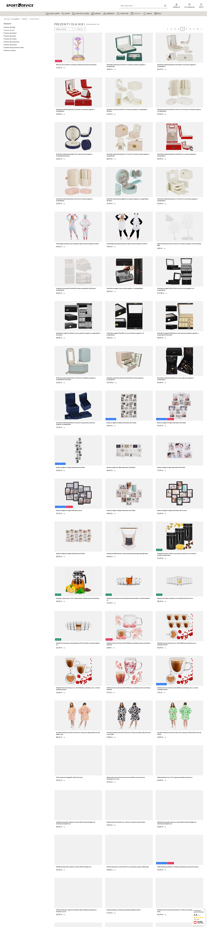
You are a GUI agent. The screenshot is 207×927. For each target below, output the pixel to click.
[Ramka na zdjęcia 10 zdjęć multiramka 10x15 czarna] (179, 493)
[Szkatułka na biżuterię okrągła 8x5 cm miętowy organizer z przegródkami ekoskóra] (129, 182)
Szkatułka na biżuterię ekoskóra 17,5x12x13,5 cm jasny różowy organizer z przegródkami (128, 155)
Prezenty (24, 19)
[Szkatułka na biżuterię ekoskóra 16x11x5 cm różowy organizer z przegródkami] (78, 182)
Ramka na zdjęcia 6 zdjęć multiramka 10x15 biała (171, 467)
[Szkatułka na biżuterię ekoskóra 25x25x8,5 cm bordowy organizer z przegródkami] (78, 92)
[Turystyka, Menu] (129, 13)
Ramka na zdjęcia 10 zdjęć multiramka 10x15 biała (121, 510)
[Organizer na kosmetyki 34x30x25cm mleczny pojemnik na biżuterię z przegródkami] (78, 271)
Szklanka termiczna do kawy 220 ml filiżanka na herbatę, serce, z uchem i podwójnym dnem (177, 688)
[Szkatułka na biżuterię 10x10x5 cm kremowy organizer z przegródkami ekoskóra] (129, 92)
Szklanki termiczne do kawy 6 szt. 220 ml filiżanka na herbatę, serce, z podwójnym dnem (177, 644)
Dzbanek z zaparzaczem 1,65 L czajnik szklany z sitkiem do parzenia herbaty (77, 598)
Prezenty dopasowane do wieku (14, 47)
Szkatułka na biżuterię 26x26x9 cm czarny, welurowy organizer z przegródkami (175, 378)
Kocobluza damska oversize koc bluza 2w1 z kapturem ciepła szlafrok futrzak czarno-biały (129, 733)
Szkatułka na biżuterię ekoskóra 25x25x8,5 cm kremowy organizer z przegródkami (176, 65)
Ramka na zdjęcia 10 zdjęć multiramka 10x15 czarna (172, 510)
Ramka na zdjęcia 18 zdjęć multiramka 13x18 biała (121, 467)
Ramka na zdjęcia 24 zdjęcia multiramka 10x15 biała (121, 423)
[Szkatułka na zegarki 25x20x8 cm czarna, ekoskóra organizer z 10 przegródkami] (129, 316)
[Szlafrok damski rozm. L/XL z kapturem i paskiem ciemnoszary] (179, 760)
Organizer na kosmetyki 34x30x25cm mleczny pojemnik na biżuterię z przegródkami (76, 289)
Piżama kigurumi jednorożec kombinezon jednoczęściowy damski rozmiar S (77, 243)
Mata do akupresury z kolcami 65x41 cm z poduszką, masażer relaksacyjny (128, 867)
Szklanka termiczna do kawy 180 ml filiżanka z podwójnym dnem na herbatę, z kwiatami (129, 644)
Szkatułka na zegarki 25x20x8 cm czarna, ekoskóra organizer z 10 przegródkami (125, 334)
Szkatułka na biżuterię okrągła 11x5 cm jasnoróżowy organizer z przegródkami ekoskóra (74, 155)
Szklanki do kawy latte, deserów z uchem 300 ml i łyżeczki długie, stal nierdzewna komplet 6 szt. (75, 823)
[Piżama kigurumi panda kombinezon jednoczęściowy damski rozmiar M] (129, 227)
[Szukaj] (165, 5)
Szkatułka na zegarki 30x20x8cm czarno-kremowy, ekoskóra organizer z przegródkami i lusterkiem (177, 334)
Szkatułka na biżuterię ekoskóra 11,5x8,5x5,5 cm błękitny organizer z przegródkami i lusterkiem (76, 378)
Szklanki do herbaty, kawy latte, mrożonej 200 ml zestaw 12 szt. (175, 598)
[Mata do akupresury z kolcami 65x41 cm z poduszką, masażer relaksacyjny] (129, 850)
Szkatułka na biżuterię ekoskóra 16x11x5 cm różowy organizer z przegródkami (74, 199)
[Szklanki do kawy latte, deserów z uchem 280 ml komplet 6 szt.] (78, 850)
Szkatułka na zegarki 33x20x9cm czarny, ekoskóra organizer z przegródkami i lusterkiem (78, 334)
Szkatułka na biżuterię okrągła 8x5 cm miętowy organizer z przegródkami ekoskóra (127, 199)
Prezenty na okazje (10, 50)
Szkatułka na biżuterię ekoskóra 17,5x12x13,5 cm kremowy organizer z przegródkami (177, 199)
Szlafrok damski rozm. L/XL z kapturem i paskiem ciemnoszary (174, 777)
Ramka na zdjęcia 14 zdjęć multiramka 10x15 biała (70, 467)
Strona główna (15, 19)
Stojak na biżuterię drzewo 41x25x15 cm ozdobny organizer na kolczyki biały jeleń (179, 244)
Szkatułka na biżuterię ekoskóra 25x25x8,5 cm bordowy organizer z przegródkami (75, 110)
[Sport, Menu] (70, 13)
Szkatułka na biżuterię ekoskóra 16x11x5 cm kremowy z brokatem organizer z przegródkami (179, 110)
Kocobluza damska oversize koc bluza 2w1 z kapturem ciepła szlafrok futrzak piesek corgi (78, 733)
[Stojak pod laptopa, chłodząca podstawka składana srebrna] (129, 893)
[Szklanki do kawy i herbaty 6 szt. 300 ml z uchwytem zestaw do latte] (129, 805)
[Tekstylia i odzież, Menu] (90, 13)
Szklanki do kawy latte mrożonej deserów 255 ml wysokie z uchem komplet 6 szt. (78, 644)
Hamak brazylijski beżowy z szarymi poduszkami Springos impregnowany (127, 553)
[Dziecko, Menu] (101, 13)
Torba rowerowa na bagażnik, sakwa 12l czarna (69, 777)
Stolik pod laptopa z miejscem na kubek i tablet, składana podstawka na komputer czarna (76, 910)
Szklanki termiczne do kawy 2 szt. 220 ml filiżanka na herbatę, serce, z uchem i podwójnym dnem (78, 688)
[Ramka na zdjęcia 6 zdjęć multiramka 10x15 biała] (179, 450)
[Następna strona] (201, 29)
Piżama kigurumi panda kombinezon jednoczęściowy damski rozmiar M (127, 243)
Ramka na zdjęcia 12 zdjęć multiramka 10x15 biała (171, 423)
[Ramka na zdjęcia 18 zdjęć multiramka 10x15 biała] (78, 536)
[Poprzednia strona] (167, 29)
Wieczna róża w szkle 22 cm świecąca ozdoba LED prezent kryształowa (76, 64)
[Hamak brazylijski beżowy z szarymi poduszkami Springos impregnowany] (129, 536)
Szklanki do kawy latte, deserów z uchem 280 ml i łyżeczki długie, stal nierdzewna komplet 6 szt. (176, 823)
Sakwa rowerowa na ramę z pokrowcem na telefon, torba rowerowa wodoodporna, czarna (126, 778)
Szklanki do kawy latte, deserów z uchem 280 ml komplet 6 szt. (74, 867)
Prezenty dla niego (9, 27)
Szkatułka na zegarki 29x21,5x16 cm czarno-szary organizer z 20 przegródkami (175, 289)
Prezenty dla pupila (10, 36)
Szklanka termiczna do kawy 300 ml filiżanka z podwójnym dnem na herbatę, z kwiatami (129, 688)
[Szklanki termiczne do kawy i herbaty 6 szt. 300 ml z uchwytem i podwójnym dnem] (179, 893)
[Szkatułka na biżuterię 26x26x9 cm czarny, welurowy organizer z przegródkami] (179, 361)
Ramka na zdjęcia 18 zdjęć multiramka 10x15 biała (70, 553)
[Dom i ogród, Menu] (60, 13)
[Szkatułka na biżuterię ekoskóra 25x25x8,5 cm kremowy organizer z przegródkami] (179, 48)
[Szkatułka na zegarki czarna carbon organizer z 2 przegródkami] (129, 271)
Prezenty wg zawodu (10, 45)
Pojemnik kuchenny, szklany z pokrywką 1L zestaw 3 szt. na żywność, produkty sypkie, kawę (176, 554)
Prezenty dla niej (9, 30)
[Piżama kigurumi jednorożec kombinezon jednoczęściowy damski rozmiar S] (78, 227)
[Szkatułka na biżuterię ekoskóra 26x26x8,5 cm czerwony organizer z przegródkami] (179, 137)
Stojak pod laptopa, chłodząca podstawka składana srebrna (123, 910)
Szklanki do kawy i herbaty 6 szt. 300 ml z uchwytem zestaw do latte (126, 822)
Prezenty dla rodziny (10, 39)
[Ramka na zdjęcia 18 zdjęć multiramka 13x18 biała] (129, 450)
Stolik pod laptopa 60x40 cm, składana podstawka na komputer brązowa (178, 867)
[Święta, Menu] (152, 13)
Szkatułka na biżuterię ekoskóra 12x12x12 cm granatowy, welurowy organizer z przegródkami (75, 423)
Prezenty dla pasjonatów (11, 42)
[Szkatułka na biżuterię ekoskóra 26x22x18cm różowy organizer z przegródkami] (129, 361)
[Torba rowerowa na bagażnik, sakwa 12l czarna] (78, 760)
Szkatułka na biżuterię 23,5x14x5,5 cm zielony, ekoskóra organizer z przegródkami (126, 65)
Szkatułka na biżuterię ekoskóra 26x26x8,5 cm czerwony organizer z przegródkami (176, 155)
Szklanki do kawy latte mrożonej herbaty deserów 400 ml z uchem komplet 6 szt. (128, 599)
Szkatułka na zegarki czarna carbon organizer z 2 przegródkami (125, 288)
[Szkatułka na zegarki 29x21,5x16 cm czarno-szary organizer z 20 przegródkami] (179, 271)
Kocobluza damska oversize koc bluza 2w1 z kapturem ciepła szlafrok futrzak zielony (179, 733)
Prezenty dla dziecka (10, 33)
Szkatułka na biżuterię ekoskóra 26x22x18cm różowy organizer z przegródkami (125, 378)
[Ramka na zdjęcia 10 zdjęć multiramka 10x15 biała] (129, 493)
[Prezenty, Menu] (141, 13)
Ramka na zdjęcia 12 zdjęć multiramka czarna (69, 510)
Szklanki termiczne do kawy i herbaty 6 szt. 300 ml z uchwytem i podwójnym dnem (178, 910)
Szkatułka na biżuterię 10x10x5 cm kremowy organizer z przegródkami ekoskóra (127, 110)
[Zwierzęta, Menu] (115, 13)
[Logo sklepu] (20, 5)
